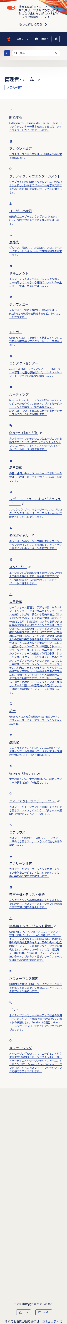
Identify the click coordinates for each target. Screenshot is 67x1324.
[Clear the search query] (56, 53)
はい (26, 1312)
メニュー (21, 39)
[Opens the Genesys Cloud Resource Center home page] (8, 39)
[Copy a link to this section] (39, 79)
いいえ (46, 1312)
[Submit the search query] (15, 53)
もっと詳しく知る (30, 24)
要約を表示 (16, 87)
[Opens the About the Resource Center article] (57, 39)
